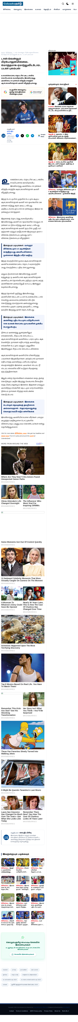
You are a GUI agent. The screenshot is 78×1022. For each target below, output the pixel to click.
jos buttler (23, 970)
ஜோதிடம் (47, 9)
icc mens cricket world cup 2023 (31, 980)
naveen (5, 970)
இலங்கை (28, 9)
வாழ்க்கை (66, 9)
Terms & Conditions (22, 1011)
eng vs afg (15, 975)
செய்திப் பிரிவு (10, 132)
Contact (11, 1011)
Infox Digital (66, 1007)
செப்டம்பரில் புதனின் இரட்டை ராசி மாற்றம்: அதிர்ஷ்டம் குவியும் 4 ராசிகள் (61, 164)
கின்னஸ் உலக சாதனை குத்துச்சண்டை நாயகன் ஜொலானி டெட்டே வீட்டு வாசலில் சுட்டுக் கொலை (62, 110)
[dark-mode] (67, 3)
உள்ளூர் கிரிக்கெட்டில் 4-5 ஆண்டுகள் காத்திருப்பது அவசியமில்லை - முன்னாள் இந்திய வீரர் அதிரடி (62, 193)
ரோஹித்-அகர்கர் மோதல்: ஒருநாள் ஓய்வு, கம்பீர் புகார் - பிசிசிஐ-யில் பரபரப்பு (22, 925)
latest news (5, 436)
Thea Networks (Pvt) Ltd (41, 1007)
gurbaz (5, 975)
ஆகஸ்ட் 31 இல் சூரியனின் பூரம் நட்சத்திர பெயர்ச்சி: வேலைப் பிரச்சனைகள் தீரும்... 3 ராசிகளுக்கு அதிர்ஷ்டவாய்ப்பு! (62, 138)
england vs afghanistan (30, 975)
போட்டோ (65, 1011)
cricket (5, 985)
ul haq (14, 970)
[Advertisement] (39, 30)
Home (3, 53)
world (32, 436)
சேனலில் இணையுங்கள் (24, 954)
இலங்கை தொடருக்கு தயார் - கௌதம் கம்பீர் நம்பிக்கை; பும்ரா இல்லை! (22, 889)
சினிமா (57, 9)
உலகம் (38, 9)
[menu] (72, 4)
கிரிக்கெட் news (21, 433)
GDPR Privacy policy (36, 1011)
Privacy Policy (48, 1011)
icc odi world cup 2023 (10, 980)
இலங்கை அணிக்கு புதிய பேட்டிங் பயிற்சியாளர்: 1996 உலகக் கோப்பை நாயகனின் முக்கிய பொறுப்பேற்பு (61, 220)
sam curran (34, 970)
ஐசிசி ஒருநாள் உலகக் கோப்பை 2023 (24, 985)
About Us (57, 1011)
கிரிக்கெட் (7, 9)
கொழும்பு (18, 9)
